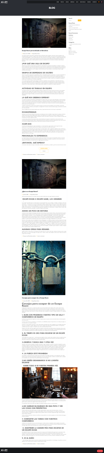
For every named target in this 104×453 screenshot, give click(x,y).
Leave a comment (40, 154)
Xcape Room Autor (36, 53)
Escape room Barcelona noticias (29, 154)
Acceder (70, 49)
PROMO (44, 151)
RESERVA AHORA (44, 148)
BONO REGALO (83, 1)
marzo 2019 (71, 39)
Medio (70, 45)
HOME (58, 1)
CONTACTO (95, 1)
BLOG (77, 1)
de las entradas (72, 51)
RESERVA (89, 1)
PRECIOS (62, 1)
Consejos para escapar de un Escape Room (35, 298)
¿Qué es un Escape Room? (30, 191)
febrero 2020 (71, 37)
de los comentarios (73, 52)
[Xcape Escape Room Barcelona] (4, 2)
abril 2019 (70, 38)
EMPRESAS (72, 1)
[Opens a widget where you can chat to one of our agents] (100, 451)
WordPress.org (71, 54)
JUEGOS (67, 1)
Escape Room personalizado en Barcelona (35, 50)
